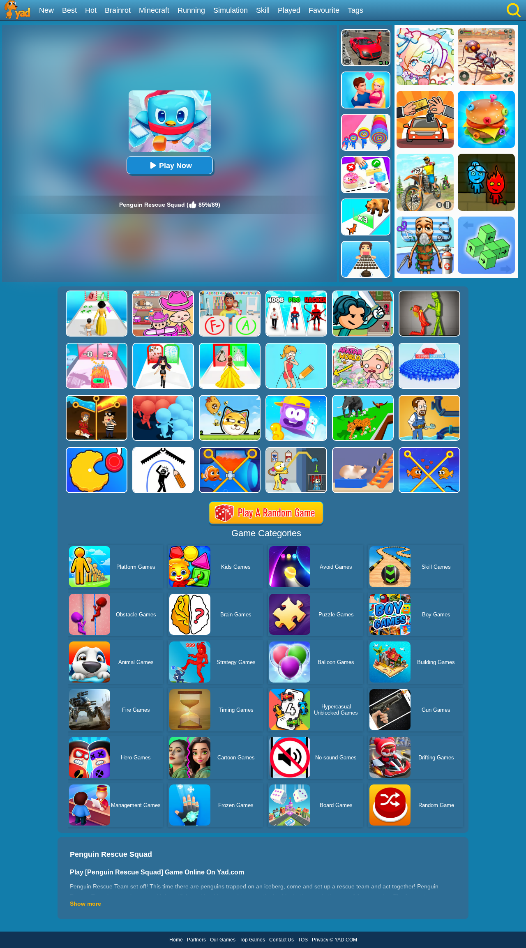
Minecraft (154, 10)
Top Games (252, 940)
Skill (263, 10)
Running (191, 10)
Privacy (320, 940)
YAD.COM (346, 940)
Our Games (222, 940)
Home (176, 940)
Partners (196, 940)
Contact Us (281, 940)
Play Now (175, 165)
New (46, 10)
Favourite (324, 10)
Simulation (230, 10)
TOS (303, 940)
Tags (355, 10)
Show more (85, 903)
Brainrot (118, 10)
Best (69, 10)
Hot (91, 10)
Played (289, 10)
